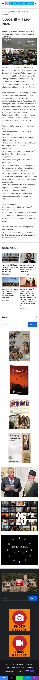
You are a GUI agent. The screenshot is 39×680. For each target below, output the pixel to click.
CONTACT (20, 672)
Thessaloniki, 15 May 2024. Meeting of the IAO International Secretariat (10, 268)
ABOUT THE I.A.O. (18, 668)
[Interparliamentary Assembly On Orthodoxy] (19, 3)
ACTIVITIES (13, 12)
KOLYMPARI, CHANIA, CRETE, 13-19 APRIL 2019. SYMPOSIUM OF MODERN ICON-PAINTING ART (10, 293)
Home (6, 12)
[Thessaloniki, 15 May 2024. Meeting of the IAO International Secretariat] (10, 258)
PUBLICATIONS (10, 672)
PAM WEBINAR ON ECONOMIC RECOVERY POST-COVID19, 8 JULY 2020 (28, 268)
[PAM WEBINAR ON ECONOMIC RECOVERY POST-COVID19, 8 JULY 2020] (28, 258)
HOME (8, 668)
